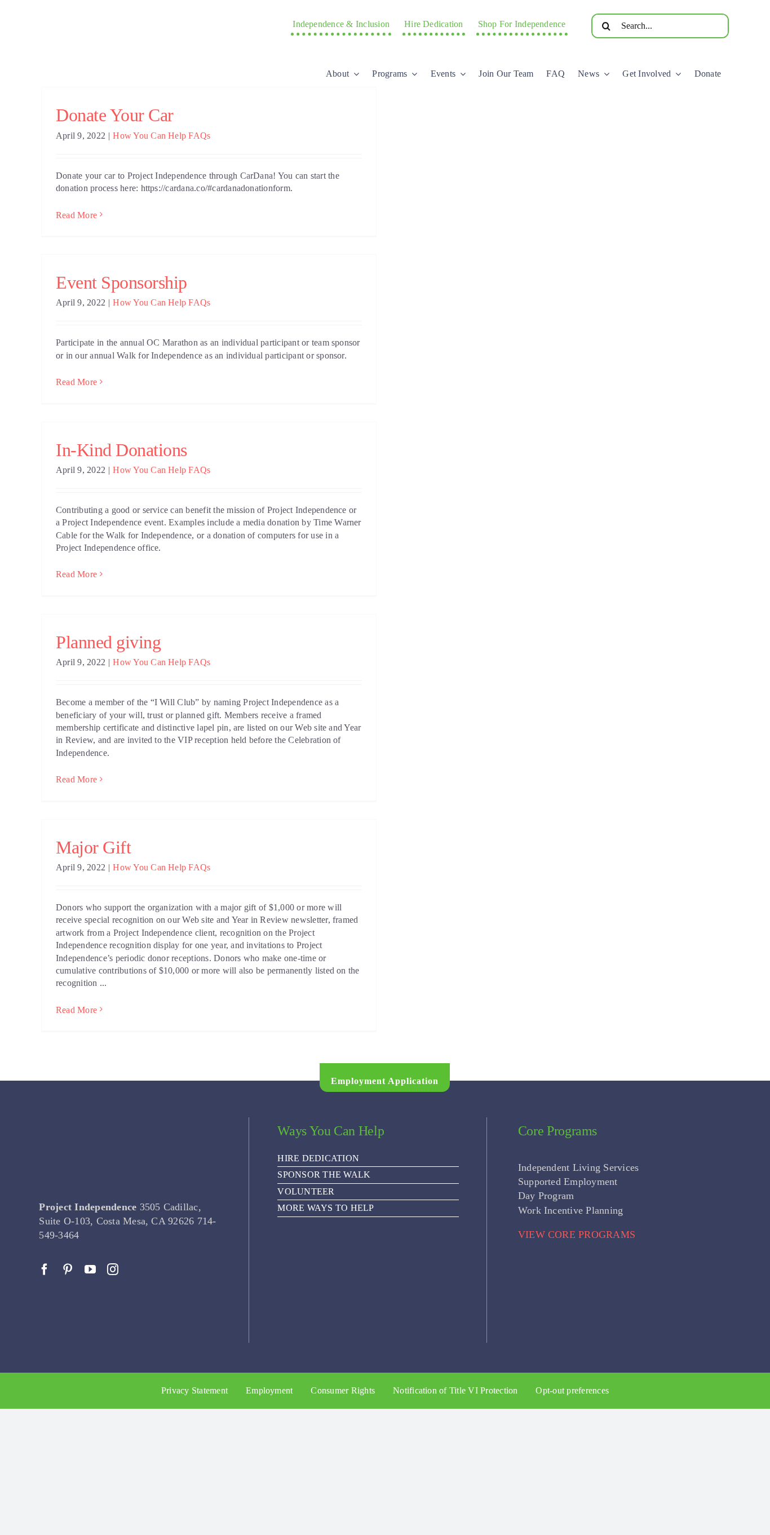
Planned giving (108, 642)
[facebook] (44, 1269)
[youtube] (90, 1269)
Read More (76, 215)
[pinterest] (67, 1269)
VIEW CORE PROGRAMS (576, 1234)
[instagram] (112, 1269)
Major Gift (93, 847)
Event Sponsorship (121, 282)
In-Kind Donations (121, 450)
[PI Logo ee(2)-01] (134, 14)
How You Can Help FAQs (161, 135)
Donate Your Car (115, 115)
